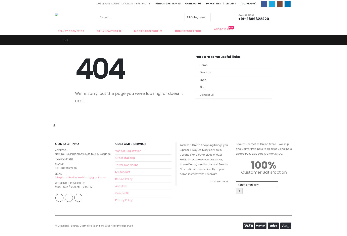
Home (204, 65)
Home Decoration (188, 31)
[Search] (217, 17)
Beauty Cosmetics (71, 31)
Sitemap (231, 3)
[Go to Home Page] (56, 40)
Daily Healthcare (109, 31)
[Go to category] (239, 191)
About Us (205, 72)
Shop (203, 80)
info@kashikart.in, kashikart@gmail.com (80, 177)
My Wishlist (213, 3)
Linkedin (78, 198)
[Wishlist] (286, 17)
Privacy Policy (124, 200)
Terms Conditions (126, 165)
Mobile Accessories (148, 31)
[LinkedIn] (287, 4)
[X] (272, 4)
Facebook (59, 198)
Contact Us (193, 3)
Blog (202, 87)
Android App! (223, 29)
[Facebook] (264, 4)
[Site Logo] (66, 17)
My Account (122, 172)
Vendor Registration (128, 151)
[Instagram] (280, 4)
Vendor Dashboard (168, 3)
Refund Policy (124, 179)
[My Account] (278, 17)
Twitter (69, 198)
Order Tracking (125, 158)
